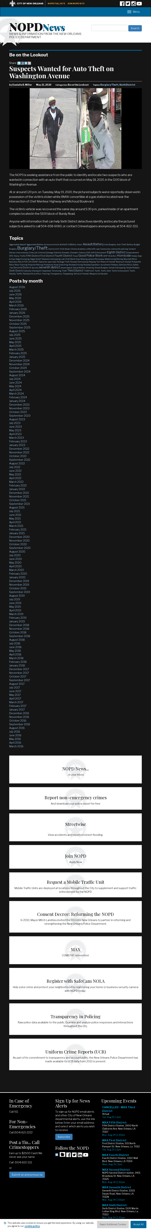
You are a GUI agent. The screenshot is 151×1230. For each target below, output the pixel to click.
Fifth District (33, 255)
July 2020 (15, 555)
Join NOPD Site (76, 3)
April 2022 (15, 478)
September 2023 (19, 415)
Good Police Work (90, 255)
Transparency (56, 274)
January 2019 (17, 621)
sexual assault (66, 268)
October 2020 (18, 544)
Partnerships (83, 262)
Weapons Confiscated (98, 274)
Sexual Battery (79, 268)
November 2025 (19, 320)
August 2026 (17, 287)
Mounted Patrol (130, 259)
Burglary (13, 249)
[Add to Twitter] (18, 62)
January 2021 (17, 533)
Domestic (66, 252)
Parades (73, 262)
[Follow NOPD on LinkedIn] (79, 1156)
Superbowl (46, 271)
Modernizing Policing (114, 259)
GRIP (105, 256)
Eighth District (116, 252)
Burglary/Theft (109, 84)
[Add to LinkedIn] (25, 62)
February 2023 (18, 441)
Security (34, 268)
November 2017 (19, 672)
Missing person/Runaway (92, 259)
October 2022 (18, 456)
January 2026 (17, 312)
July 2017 (14, 687)
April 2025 (15, 345)
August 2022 (17, 463)
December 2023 (19, 404)
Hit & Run (112, 256)
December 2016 (19, 713)
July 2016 (14, 731)
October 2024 (18, 367)
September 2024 (19, 371)
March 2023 (16, 437)
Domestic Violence (78, 252)
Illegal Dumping (22, 259)
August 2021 (16, 507)
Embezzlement (132, 252)
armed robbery (68, 244)
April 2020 (15, 566)
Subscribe (64, 1136)
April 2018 (15, 654)
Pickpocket (136, 262)
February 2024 (18, 397)
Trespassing (68, 274)
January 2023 (17, 445)
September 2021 (19, 503)
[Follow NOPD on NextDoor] (60, 1154)
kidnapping (55, 259)
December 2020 (19, 536)
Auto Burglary (110, 244)
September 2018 (19, 636)
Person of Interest (108, 262)
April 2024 (15, 389)
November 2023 (19, 408)
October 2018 (18, 632)
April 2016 (15, 742)
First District (47, 255)
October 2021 (17, 500)
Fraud (75, 256)
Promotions (48, 265)
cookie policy (32, 1226)
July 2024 (14, 378)
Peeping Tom (94, 262)
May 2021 (15, 518)
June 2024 (15, 382)
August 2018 (17, 639)
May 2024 (15, 386)
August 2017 (16, 683)
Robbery (114, 265)
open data (52, 262)
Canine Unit (53, 249)
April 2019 (15, 610)
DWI (88, 252)
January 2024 (17, 400)
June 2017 (15, 691)
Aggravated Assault (17, 244)
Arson (79, 244)
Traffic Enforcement (120, 271)
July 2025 (14, 334)
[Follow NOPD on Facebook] (122, 4)
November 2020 (19, 540)
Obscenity (42, 262)
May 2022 (15, 474)
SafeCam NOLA (125, 265)
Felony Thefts (19, 256)
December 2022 (19, 448)
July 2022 (14, 467)
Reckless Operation (91, 265)
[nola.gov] (28, 3)
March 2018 (16, 658)
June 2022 (15, 470)
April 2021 (15, 522)
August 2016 (17, 727)
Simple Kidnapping (117, 268)
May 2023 (15, 430)
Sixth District (127, 84)
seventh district (49, 267)
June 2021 (15, 514)
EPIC (11, 256)
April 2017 (15, 698)
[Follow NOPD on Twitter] (127, 4)
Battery (130, 244)
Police (11, 265)
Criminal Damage (45, 252)
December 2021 (19, 492)
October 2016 (17, 720)
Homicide (124, 255)
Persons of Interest (123, 262)
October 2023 (18, 411)
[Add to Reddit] (29, 62)
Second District (22, 267)
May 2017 (15, 694)
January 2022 (17, 489)
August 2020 (17, 551)
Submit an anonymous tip (27, 1174)
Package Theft (63, 262)
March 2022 (16, 481)
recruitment (105, 265)
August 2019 (17, 595)
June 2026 (15, 294)
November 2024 (19, 364)
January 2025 (17, 356)
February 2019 (18, 617)
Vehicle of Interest (81, 274)
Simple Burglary (101, 268)
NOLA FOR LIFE (25, 262)
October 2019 (17, 588)
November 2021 (19, 496)
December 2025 (19, 316)
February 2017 (17, 705)
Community (105, 249)
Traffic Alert (106, 271)
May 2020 (15, 562)
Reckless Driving (76, 265)
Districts (57, 252)
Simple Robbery (132, 268)
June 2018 (15, 647)
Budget (137, 244)
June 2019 (15, 603)
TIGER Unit (89, 271)
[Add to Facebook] (22, 62)
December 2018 (19, 625)
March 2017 (16, 702)
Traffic (97, 271)
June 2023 (15, 426)
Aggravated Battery (35, 244)
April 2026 (15, 301)
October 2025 (18, 323)
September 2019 (19, 592)
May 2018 (15, 650)
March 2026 (16, 305)
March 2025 (16, 349)
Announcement (51, 244)
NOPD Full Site (56, 3)
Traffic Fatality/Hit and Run (28, 273)
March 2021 (16, 525)
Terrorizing (56, 271)
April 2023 (15, 434)
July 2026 (14, 290)
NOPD (37, 26)
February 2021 (17, 529)
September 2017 (19, 680)
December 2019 (19, 580)
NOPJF (35, 262)
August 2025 (17, 331)
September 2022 (19, 459)
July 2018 (14, 643)
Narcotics (13, 262)
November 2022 (19, 452)
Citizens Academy (78, 249)
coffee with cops (93, 249)
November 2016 (19, 716)
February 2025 (18, 353)
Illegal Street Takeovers (40, 259)
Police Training (21, 265)
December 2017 (19, 669)
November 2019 (19, 584)
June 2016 (15, 735)
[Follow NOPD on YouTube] (139, 4)
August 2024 (17, 375)
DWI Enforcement (98, 252)
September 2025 (19, 327)
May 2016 (15, 738)
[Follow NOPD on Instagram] (133, 4)
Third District (75, 270)
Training (46, 274)
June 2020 (15, 558)
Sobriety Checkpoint (33, 271)
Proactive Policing (35, 265)
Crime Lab (33, 252)
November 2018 (19, 628)
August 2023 (17, 419)
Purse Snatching (61, 265)
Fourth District (63, 255)
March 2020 (16, 569)
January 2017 (17, 709)
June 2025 (15, 338)
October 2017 (17, 676)
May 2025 (15, 342)
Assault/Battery (93, 244)
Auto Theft (121, 244)
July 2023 (14, 423)
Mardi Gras (75, 259)
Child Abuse (64, 249)
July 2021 (14, 511)
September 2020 (20, 547)
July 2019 (14, 599)
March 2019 (16, 614)
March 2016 (16, 746)
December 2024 (19, 360)
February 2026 (18, 309)
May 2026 (15, 298)
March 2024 (16, 393)
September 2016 (19, 724)
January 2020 (17, 577)
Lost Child (65, 259)
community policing (119, 249)
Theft (64, 271)
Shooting (90, 268)
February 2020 (18, 573)
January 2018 (17, 665)
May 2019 (15, 606)
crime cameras (22, 252)
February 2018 (18, 661)
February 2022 (18, 485)
